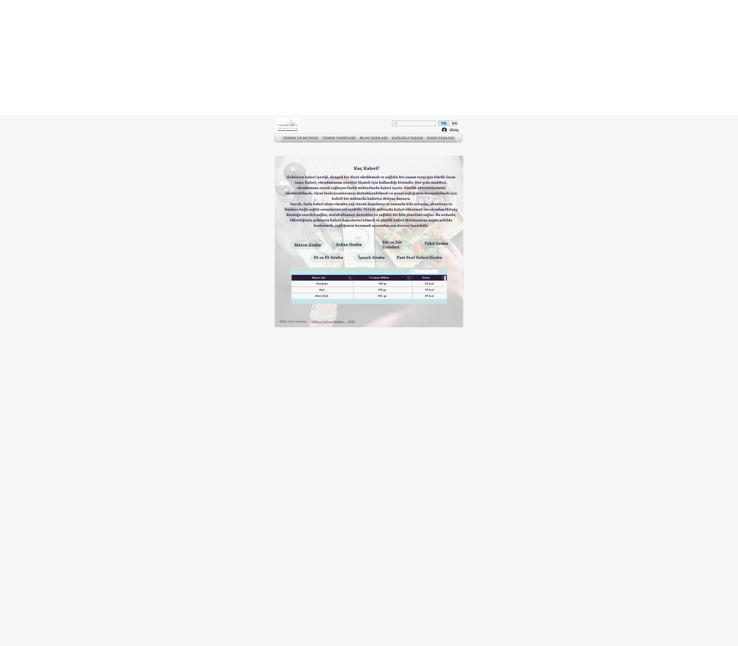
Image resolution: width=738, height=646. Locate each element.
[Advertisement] (115, 57)
